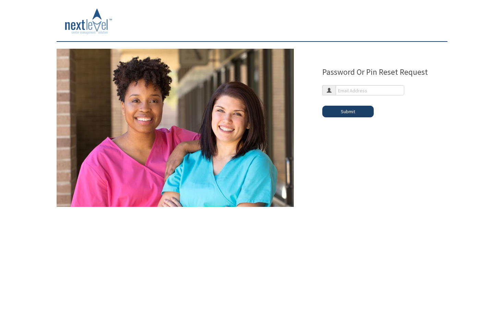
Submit (348, 111)
